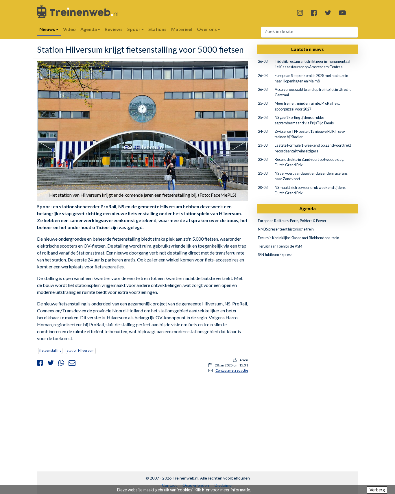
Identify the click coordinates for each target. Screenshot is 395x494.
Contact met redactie (231, 370)
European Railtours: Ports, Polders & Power (292, 220)
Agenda (307, 208)
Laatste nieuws (307, 49)
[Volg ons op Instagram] (300, 12)
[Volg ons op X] (328, 12)
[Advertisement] (142, 418)
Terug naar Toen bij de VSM (280, 246)
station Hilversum (81, 350)
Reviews (114, 29)
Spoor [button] (134, 29)
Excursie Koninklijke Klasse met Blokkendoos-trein (298, 237)
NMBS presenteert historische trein (286, 229)
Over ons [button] (207, 29)
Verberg (377, 489)
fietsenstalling (50, 350)
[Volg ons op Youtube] (342, 12)
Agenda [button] (89, 29)
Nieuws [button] (47, 29)
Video (69, 29)
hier (206, 489)
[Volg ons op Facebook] (314, 12)
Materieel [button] (181, 29)
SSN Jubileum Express (275, 254)
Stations (157, 29)
